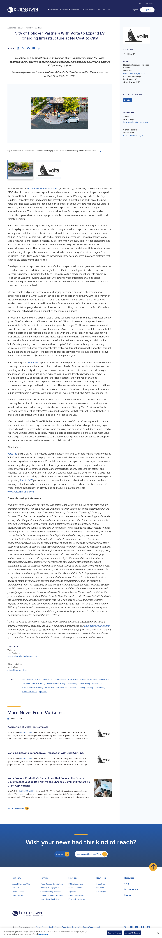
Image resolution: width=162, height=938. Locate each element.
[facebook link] (142, 927)
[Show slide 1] (20, 169)
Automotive (60, 679)
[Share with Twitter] (23, 48)
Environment (27, 679)
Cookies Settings (114, 933)
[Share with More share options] (44, 48)
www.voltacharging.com (20, 491)
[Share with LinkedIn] (18, 48)
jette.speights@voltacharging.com (22, 656)
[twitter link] (125, 927)
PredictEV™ (26, 480)
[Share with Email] (34, 48)
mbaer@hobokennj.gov (17, 670)
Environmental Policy (56, 683)
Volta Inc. (53, 188)
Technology (72, 683)
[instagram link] (148, 927)
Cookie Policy (43, 934)
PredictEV (33, 362)
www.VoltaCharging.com (134, 73)
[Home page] (22, 10)
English (127, 100)
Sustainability (105, 679)
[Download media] (101, 151)
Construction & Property (32, 687)
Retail (37, 679)
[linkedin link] (131, 927)
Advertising (100, 687)
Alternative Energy (77, 687)
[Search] (140, 3)
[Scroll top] (153, 867)
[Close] (158, 933)
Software (26, 683)
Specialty (43, 691)
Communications (29, 691)
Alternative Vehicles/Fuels (56, 687)
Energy (90, 687)
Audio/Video (47, 679)
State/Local (73, 679)
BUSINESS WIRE (37, 188)
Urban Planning (38, 683)
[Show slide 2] (48, 169)
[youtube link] (136, 927)
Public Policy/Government (91, 683)
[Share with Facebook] (28, 48)
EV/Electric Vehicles (88, 679)
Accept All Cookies (132, 933)
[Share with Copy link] (39, 48)
